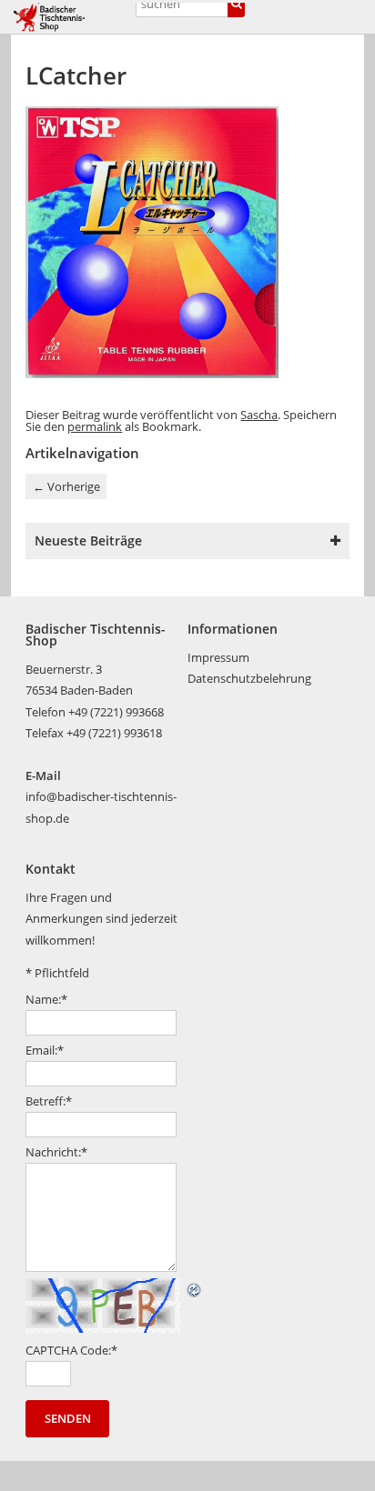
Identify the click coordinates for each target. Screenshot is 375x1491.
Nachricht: (56, 1152)
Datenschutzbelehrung (249, 678)
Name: (46, 999)
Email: (44, 1050)
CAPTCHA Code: (71, 1350)
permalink (94, 426)
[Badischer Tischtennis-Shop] (69, 17)
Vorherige (66, 486)
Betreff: (48, 1101)
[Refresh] (195, 1288)
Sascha (259, 414)
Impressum (218, 657)
